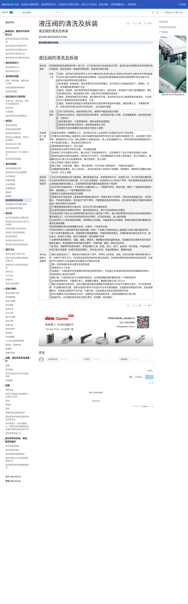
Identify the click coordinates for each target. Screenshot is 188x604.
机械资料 (132, 4)
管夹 (7, 408)
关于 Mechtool (13, 476)
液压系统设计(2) (12, 71)
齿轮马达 (9, 271)
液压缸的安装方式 (13, 133)
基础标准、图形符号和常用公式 (17, 33)
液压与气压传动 (89, 4)
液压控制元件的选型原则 (16, 204)
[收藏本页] (128, 23)
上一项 (138, 23)
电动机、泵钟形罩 (13, 344)
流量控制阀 (10, 180)
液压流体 (9, 107)
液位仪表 (9, 321)
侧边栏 (5, 12)
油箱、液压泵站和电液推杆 (17, 359)
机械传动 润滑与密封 (69, 4)
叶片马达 (9, 275)
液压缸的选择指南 (13, 158)
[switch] (11, 12)
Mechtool (8, 4)
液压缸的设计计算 (13, 144)
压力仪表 (9, 313)
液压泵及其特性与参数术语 (17, 217)
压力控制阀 (10, 176)
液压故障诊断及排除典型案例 (17, 466)
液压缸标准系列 (12, 148)
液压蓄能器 (10, 297)
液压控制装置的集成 (14, 208)
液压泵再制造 (11, 236)
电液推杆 (9, 380)
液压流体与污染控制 (15, 96)
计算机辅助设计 (117, 4)
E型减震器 (10, 336)
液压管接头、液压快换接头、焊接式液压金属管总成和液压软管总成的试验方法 (17, 426)
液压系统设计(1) (12, 67)
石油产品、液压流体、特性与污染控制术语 (17, 102)
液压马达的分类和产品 (15, 254)
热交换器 (9, 305)
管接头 (8, 404)
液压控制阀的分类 (13, 168)
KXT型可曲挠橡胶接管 (15, 340)
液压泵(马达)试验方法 (15, 240)
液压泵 (9, 213)
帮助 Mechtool (13, 480)
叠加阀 (8, 192)
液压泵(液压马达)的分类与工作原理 (18, 223)
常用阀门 (9, 332)
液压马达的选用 (12, 283)
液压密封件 (10, 328)
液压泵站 (9, 369)
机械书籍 (103, 4)
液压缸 (9, 120)
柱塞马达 (9, 279)
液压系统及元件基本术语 (16, 49)
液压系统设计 (12, 62)
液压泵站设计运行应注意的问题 (17, 375)
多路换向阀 (10, 188)
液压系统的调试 (12, 450)
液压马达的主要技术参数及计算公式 (17, 259)
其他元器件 (11, 288)
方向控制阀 (10, 184)
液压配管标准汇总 (13, 433)
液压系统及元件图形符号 (16, 45)
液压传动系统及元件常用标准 (17, 40)
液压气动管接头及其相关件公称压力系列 (17, 395)
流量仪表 (9, 324)
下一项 (147, 23)
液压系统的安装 (12, 446)
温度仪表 (9, 309)
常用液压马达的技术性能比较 (17, 266)
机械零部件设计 (49, 4)
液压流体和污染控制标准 (16, 115)
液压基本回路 (12, 76)
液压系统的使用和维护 (15, 454)
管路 (7, 400)
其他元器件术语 (12, 293)
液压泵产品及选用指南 (15, 232)
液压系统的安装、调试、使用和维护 (17, 440)
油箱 (7, 365)
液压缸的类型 (11, 125)
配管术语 (9, 389)
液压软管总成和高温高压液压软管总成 (17, 418)
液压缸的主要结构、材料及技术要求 (17, 138)
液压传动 (10, 22)
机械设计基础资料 (30, 4)
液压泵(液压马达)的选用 (16, 228)
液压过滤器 (10, 301)
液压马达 (10, 249)
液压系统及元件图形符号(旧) (18, 57)
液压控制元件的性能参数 (16, 172)
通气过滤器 (10, 317)
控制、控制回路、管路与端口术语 (17, 82)
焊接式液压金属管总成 (15, 412)
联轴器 (8, 348)
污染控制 (9, 111)
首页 (17, 4)
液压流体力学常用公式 (15, 53)
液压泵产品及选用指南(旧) (17, 244)
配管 (8, 385)
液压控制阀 (11, 163)
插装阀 (8, 196)
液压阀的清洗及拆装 (14, 200)
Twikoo (145, 406)
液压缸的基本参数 (13, 129)
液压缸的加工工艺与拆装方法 (17, 153)
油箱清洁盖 (10, 352)
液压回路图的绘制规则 (15, 87)
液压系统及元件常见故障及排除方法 (17, 459)
